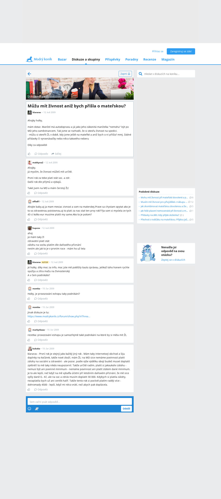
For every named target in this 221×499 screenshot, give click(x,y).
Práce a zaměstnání (50, 96)
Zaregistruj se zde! (181, 51)
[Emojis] (29, 409)
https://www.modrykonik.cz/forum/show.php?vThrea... (59, 316)
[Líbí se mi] (30, 154)
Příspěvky (112, 59)
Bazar (62, 59)
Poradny (131, 59)
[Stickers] (37, 409)
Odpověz (43, 153)
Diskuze (32, 96)
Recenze (149, 59)
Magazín (168, 59)
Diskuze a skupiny (86, 59)
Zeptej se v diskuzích (173, 259)
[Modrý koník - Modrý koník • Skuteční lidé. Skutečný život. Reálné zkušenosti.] (39, 60)
